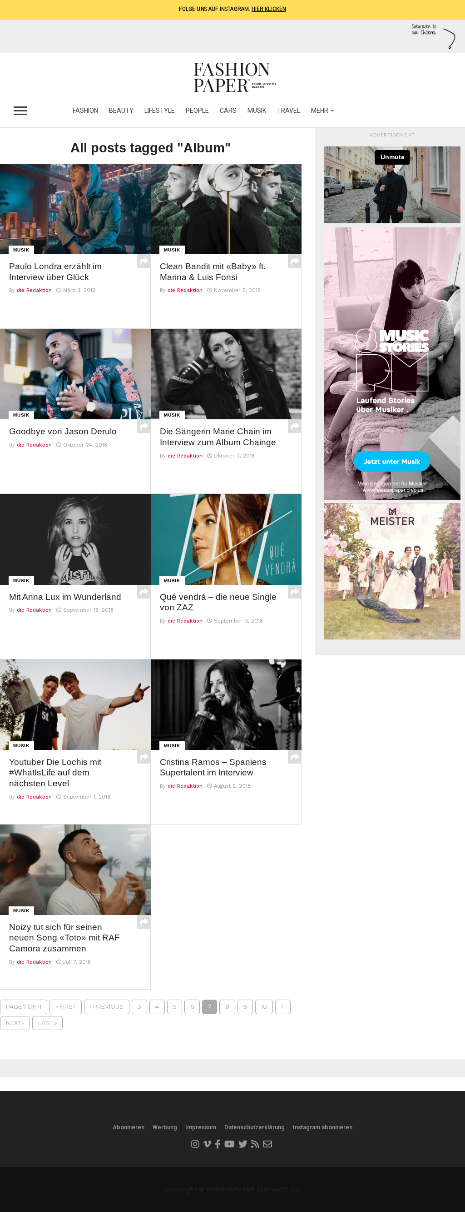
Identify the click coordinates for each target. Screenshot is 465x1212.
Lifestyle (159, 110)
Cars (228, 110)
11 (283, 1006)
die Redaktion (34, 290)
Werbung (165, 1127)
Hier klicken (269, 8)
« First (65, 1006)
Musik (256, 110)
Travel (288, 110)
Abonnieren (128, 1127)
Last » (47, 1023)
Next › (15, 1023)
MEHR (319, 110)
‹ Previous (107, 1006)
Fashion (85, 110)
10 (264, 1006)
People (197, 110)
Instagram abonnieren (322, 1127)
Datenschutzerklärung (254, 1127)
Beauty (121, 110)
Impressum (200, 1127)
